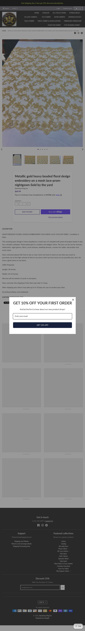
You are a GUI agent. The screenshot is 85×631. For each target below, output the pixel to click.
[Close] (73, 299)
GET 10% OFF (42, 325)
